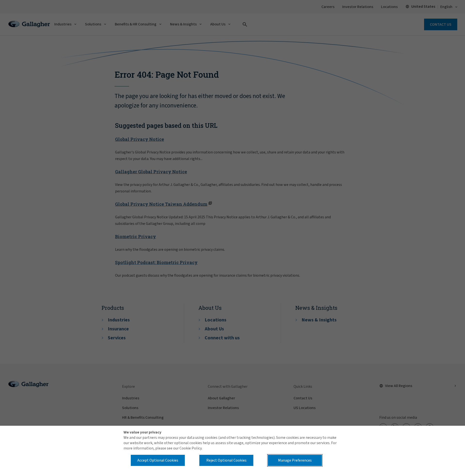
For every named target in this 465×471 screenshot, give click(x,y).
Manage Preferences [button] (295, 460)
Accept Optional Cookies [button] (157, 460)
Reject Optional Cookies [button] (226, 460)
